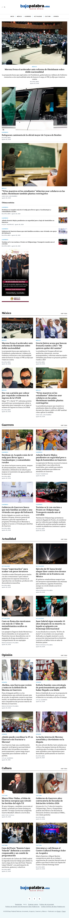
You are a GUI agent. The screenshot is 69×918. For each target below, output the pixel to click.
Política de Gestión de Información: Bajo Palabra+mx (22, 906)
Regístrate (18, 904)
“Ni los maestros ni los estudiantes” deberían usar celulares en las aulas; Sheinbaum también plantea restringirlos (33, 192)
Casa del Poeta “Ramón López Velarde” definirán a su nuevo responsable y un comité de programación (16, 852)
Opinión (56, 16)
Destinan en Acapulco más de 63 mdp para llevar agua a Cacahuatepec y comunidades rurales (26, 210)
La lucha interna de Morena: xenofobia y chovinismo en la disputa (50, 739)
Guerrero (28, 16)
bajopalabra (6, 137)
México (19, 16)
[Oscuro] (2, 7)
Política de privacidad (47, 904)
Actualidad (38, 16)
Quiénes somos (33, 904)
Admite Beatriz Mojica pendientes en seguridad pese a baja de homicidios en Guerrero (28, 221)
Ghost (58, 911)
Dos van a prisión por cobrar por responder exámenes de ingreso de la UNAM (15, 395)
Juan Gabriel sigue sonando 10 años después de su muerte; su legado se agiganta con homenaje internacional (50, 625)
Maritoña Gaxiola (8, 815)
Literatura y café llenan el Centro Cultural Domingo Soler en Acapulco (51, 850)
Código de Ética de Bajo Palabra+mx (53, 906)
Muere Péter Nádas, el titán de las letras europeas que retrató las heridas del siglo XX (16, 801)
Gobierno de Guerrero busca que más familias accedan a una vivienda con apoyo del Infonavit (29, 232)
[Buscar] (4, 7)
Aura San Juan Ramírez (9, 196)
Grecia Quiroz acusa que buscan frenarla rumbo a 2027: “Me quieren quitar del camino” (51, 346)
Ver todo (64, 313)
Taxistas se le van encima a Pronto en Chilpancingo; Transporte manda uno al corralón (28, 243)
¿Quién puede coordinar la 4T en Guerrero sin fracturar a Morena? (17, 739)
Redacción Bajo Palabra (44, 590)
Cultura (48, 16)
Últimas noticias (8, 202)
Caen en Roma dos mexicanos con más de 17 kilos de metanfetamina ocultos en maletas (16, 625)
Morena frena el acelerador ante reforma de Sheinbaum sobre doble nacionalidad (34, 70)
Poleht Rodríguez (8, 224)
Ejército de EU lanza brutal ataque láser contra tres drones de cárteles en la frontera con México (51, 572)
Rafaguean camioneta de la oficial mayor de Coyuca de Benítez (31, 135)
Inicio (12, 16)
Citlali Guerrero (41, 699)
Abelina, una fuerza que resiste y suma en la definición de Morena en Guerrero (17, 687)
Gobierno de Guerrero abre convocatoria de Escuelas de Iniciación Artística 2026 (49, 801)
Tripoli (63, 911)
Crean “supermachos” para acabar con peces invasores (15, 570)
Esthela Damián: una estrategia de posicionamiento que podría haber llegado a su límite (51, 687)
